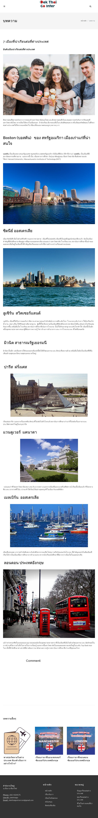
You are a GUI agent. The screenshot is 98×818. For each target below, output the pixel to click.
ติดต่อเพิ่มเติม (50, 805)
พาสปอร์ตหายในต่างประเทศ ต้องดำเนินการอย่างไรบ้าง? (15, 760)
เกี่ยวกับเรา (49, 794)
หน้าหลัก (84, 21)
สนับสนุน (48, 802)
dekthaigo (14, 797)
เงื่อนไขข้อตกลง (51, 798)
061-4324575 (15, 795)
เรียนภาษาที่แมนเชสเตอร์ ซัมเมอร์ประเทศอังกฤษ (48, 759)
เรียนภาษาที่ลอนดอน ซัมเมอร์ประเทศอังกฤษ (79, 759)
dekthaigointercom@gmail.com (21, 800)
